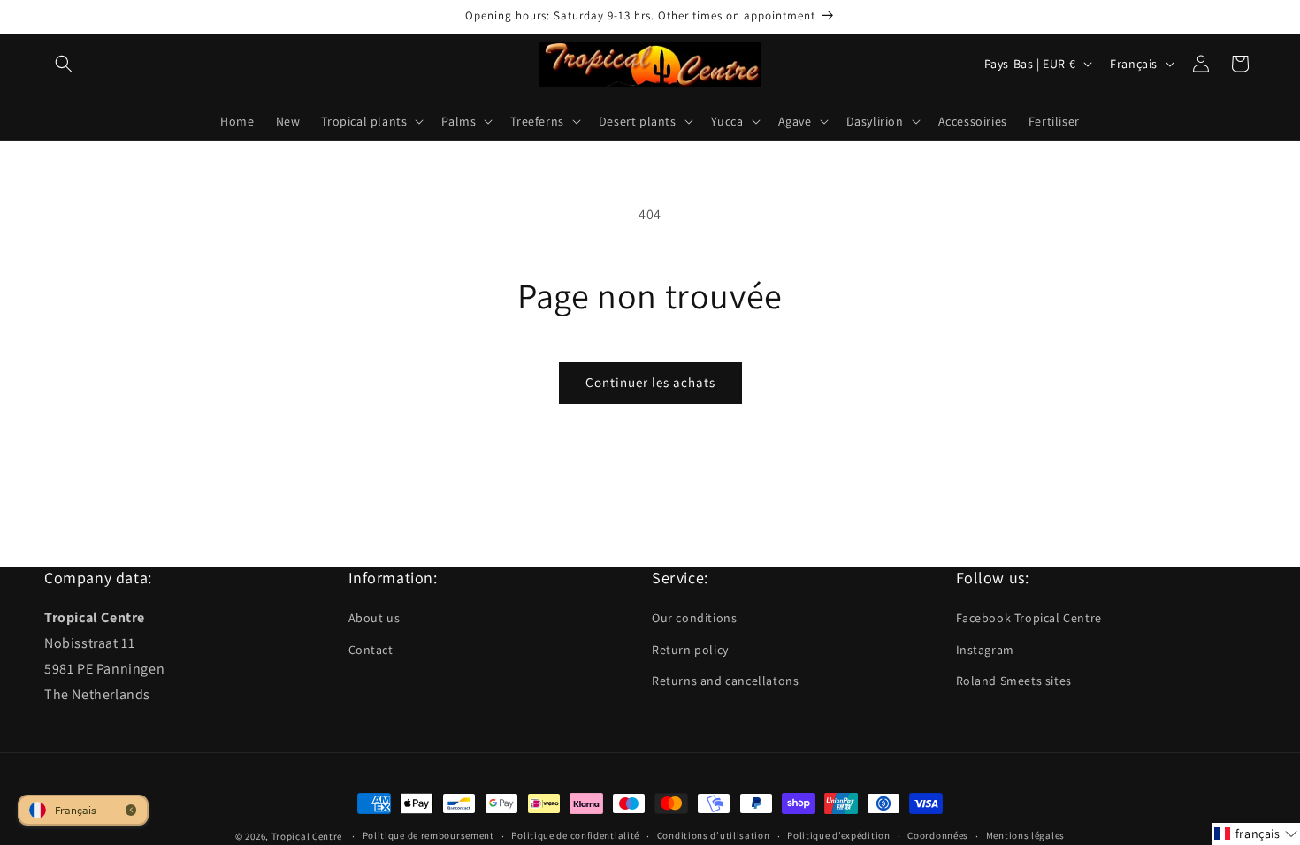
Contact (371, 650)
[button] (63, 63)
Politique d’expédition (838, 835)
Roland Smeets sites (1014, 681)
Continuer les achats (650, 382)
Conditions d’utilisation (713, 835)
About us (374, 618)
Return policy (690, 650)
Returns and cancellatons (725, 681)
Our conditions (694, 618)
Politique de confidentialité (575, 835)
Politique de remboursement (428, 835)
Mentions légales (1025, 835)
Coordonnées (937, 835)
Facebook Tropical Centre (1029, 618)
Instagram (985, 650)
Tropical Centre (307, 836)
